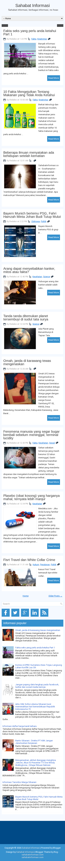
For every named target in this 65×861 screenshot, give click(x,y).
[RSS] (45, 616)
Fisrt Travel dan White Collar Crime (29, 559)
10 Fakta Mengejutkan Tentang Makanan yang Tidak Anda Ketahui (29, 93)
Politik (43, 221)
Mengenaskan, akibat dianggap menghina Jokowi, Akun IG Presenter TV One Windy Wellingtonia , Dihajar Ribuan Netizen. (35, 762)
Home (25, 596)
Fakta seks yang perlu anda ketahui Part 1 (29, 32)
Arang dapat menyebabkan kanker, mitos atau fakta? (29, 270)
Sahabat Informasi (32, 5)
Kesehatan (37, 277)
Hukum (36, 564)
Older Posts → (55, 596)
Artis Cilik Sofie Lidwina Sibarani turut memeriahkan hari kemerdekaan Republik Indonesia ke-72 (35, 706)
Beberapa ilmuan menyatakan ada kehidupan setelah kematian (28, 154)
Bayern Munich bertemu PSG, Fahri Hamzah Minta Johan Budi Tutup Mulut (32, 215)
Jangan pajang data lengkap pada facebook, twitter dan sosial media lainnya (37, 685)
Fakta (33, 39)
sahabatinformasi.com (33, 854)
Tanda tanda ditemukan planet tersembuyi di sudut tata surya (25, 317)
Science (46, 277)
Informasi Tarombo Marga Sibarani (19, 782)
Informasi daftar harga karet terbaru (19, 726)
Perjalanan (45, 564)
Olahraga (35, 221)
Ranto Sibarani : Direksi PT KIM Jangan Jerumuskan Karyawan (34, 741)
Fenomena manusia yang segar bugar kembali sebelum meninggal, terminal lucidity (31, 435)
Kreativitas (42, 39)
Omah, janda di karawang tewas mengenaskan (27, 362)
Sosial (52, 443)
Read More (53, 78)
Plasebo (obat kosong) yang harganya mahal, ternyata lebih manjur (31, 497)
